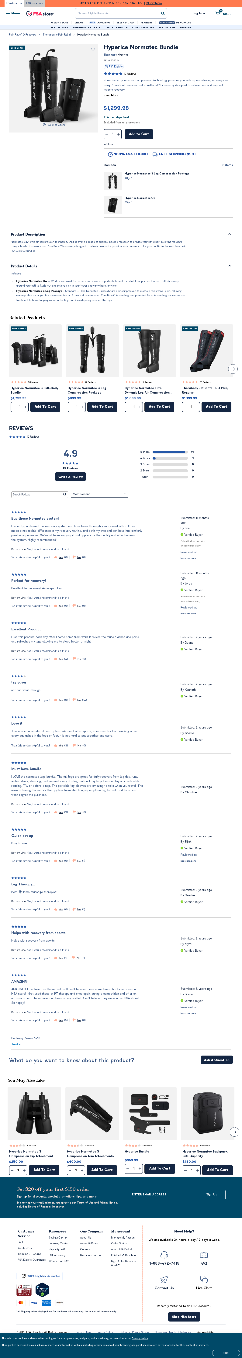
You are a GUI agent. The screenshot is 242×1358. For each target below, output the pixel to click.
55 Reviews (205, 382)
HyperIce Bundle (137, 1151)
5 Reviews (33, 382)
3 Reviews (89, 1145)
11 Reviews (147, 382)
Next (16, 1044)
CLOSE (226, 1353)
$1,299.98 (116, 108)
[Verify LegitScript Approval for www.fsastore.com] (42, 1289)
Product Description (28, 234)
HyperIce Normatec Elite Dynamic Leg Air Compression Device (147, 390)
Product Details (24, 266)
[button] (35, 350)
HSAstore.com (34, 3)
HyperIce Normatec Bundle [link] (93, 34)
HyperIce (123, 54)
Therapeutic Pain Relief (57, 34)
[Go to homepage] (40, 13)
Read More (111, 95)
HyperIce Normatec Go (140, 198)
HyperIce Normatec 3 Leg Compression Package (157, 173)
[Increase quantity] (118, 134)
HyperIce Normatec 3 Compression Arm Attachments (90, 1154)
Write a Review (70, 477)
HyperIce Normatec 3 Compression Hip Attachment (31, 1154)
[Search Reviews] (65, 494)
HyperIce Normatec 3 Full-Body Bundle (34, 390)
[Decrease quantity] (106, 134)
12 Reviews (130, 73)
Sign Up (211, 1194)
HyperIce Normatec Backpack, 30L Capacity (205, 1154)
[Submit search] (163, 13)
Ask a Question (217, 1060)
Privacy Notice (140, 1338)
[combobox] (121, 13)
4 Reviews (31, 1145)
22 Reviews (90, 382)
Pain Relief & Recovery (22, 34)
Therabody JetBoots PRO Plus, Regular (205, 390)
